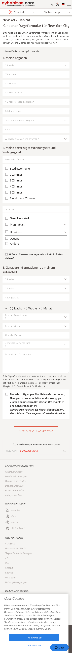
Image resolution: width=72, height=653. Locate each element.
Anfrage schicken (13, 495)
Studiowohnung (20, 168)
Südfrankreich (18, 528)
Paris (13, 516)
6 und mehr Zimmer (22, 198)
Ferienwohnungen (13, 471)
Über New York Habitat (16, 548)
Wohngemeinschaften (15, 481)
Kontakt (9, 567)
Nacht (18, 308)
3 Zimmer (16, 180)
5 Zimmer (16, 192)
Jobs (7, 558)
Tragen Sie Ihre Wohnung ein (18, 553)
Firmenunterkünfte (14, 490)
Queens (14, 238)
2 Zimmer (16, 174)
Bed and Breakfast (14, 485)
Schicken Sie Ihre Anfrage (36, 431)
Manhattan (17, 224)
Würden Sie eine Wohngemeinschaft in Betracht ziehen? (35, 256)
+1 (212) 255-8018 (28, 450)
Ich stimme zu (34, 637)
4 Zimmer (16, 186)
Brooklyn (15, 232)
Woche (32, 308)
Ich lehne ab (34, 645)
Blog (7, 563)
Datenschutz (11, 577)
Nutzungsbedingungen (15, 582)
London (14, 522)
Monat (47, 308)
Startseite (10, 543)
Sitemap (9, 572)
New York (15, 510)
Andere (14, 243)
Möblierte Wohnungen (15, 476)
